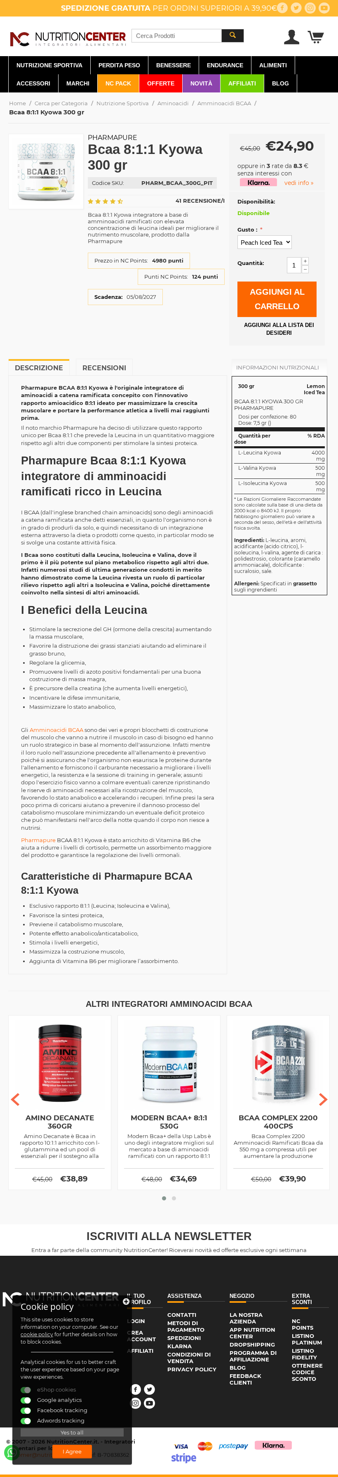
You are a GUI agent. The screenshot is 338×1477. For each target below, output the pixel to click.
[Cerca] (232, 35)
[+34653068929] (12, 1452)
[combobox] (187, 36)
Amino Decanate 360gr (60, 1122)
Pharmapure (112, 138)
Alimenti (273, 65)
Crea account (141, 1335)
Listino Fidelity (304, 1354)
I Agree (72, 1451)
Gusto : (248, 229)
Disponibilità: (256, 201)
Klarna (179, 1346)
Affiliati (242, 83)
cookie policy (37, 1334)
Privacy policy (191, 1369)
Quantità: (250, 263)
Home (17, 103)
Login (136, 1321)
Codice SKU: (108, 183)
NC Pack (118, 83)
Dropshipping (252, 1344)
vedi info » (299, 183)
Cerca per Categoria (61, 103)
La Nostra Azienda (246, 1318)
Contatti (181, 1314)
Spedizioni (184, 1338)
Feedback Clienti (245, 1379)
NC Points (302, 1324)
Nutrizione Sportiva (49, 65)
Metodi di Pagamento (185, 1326)
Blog (280, 83)
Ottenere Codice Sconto (307, 1372)
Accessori (33, 83)
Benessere (173, 65)
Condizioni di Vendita (189, 1357)
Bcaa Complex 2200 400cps (278, 1122)
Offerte (160, 83)
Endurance (225, 65)
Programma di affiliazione (253, 1356)
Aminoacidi (173, 103)
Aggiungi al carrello (277, 299)
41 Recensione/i (200, 200)
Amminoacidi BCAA (224, 103)
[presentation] (15, 1099)
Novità (201, 83)
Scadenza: (108, 297)
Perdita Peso (119, 65)
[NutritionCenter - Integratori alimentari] (67, 37)
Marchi (77, 83)
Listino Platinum (307, 1339)
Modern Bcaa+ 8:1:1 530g (169, 1122)
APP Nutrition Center (252, 1333)
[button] (164, 1198)
